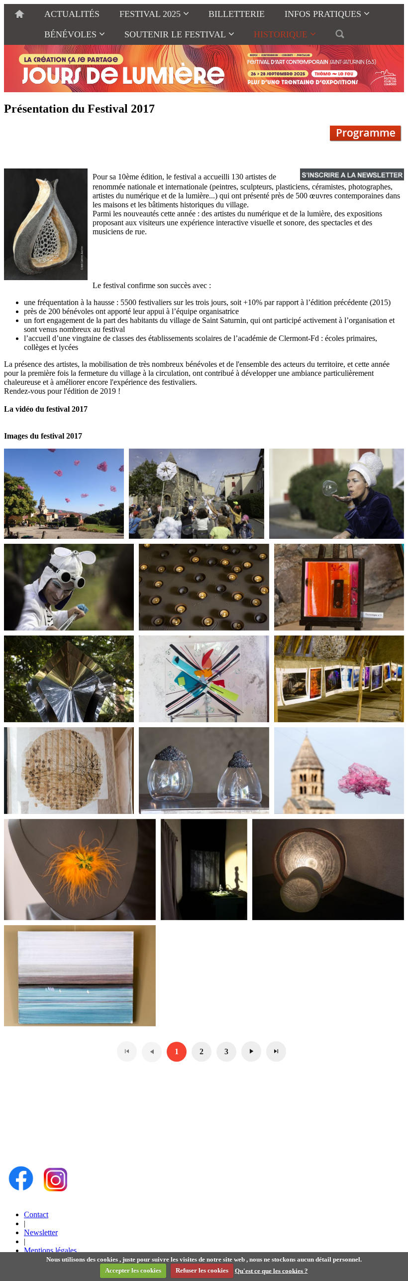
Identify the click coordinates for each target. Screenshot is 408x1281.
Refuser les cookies (202, 1270)
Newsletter (41, 1232)
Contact (36, 1214)
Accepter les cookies (133, 1270)
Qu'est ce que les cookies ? (271, 1270)
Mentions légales (50, 1250)
